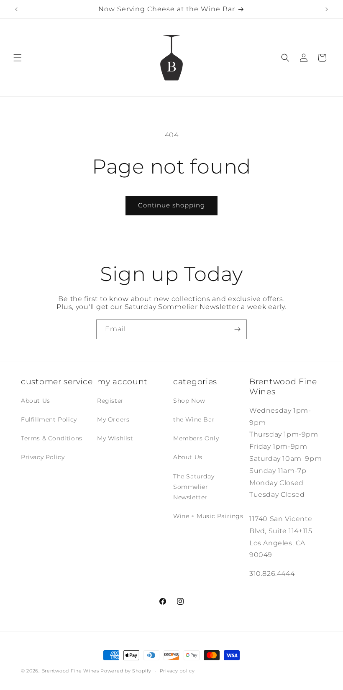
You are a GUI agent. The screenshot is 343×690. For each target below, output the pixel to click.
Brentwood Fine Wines (70, 671)
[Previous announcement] (16, 9)
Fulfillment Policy (49, 419)
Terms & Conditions (51, 438)
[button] (17, 58)
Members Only (196, 438)
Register (110, 400)
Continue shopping (171, 205)
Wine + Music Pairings (208, 516)
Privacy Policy (42, 457)
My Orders (113, 419)
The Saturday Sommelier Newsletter (193, 487)
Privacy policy (177, 671)
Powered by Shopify (125, 671)
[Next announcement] (326, 9)
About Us (35, 400)
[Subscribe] (237, 329)
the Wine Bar (194, 419)
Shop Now (189, 400)
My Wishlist (115, 438)
